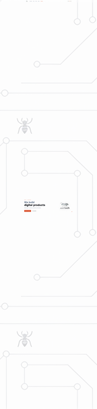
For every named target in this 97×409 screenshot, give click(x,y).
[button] (65, 206)
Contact (42, 1)
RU (68, 1)
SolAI (33, 1)
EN (69, 1)
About (39, 1)
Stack (36, 1)
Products (31, 1)
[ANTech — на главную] (26, 1)
